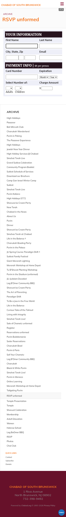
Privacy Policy (49, 505)
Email (42, 51)
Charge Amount (48, 82)
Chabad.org (26, 505)
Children (20, 92)
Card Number (14, 71)
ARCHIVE (7, 14)
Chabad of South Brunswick (21, 5)
